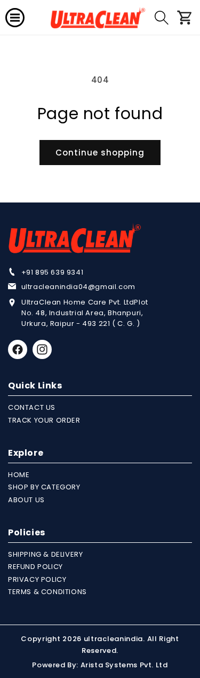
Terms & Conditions (47, 592)
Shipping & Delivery (45, 554)
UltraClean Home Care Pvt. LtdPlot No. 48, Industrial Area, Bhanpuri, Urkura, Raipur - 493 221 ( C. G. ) (84, 313)
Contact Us (31, 407)
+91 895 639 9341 (52, 272)
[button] (15, 17)
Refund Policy (35, 567)
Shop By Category (44, 487)
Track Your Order (44, 420)
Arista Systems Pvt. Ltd (124, 665)
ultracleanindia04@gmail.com (78, 287)
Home (18, 475)
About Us (26, 500)
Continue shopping (100, 152)
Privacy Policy (37, 579)
